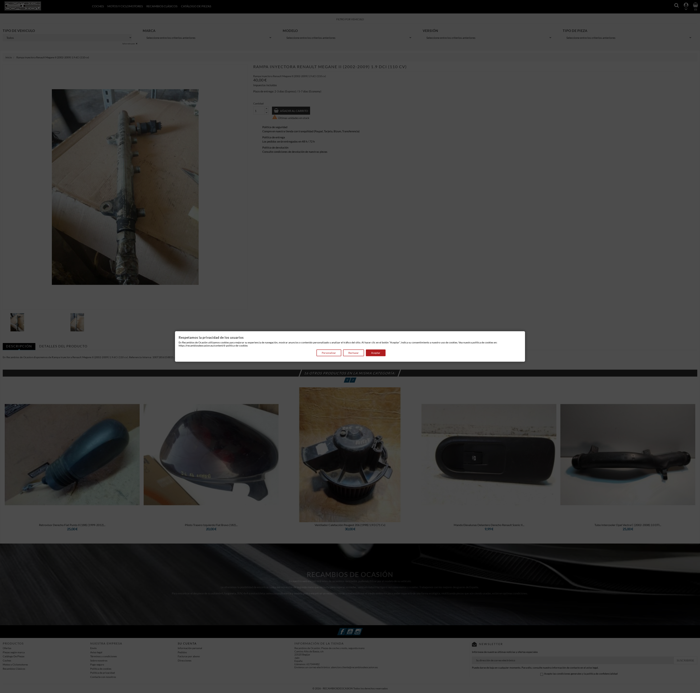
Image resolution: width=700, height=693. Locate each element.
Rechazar (353, 352)
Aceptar (375, 352)
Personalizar (329, 352)
